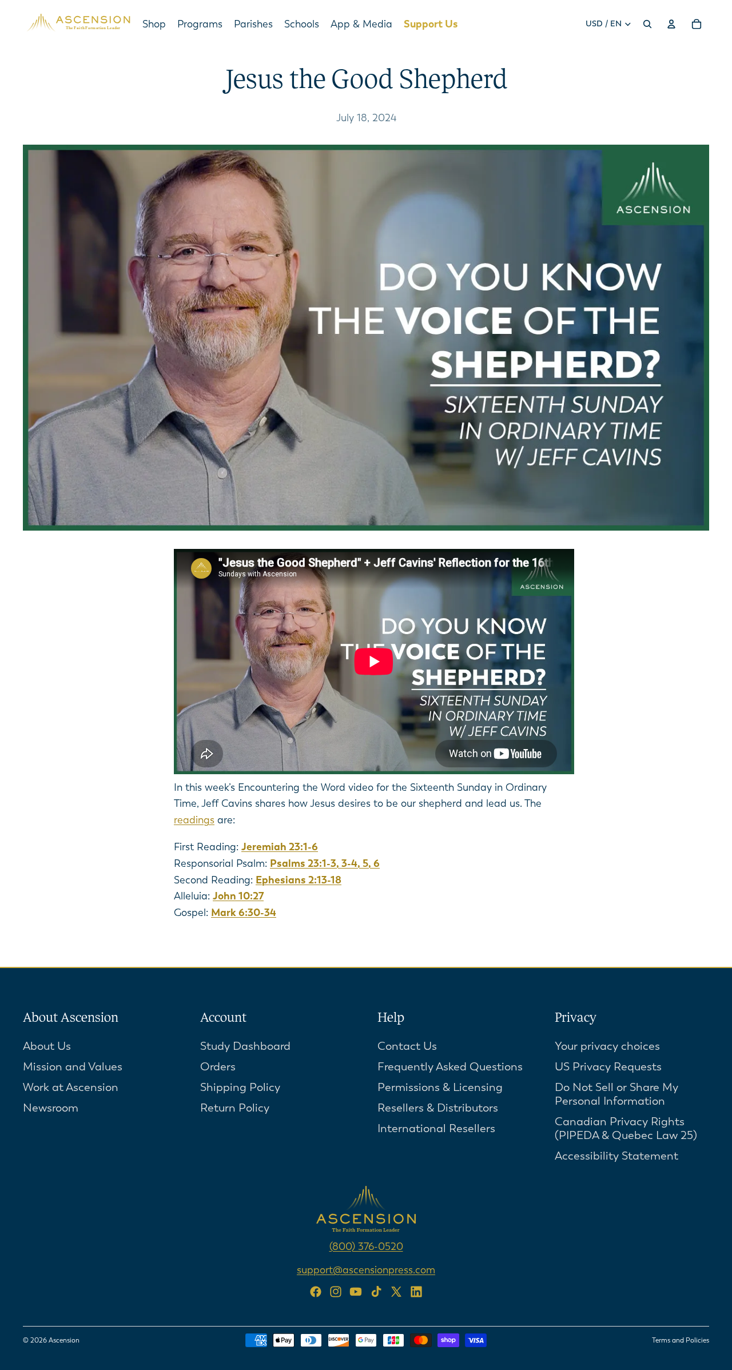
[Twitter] (396, 1292)
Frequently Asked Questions (450, 1066)
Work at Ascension (70, 1087)
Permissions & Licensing (440, 1087)
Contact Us (407, 1046)
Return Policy (234, 1107)
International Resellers (436, 1128)
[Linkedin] (416, 1292)
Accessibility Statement (616, 1155)
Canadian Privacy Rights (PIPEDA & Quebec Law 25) (626, 1128)
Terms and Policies (680, 1340)
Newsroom (50, 1107)
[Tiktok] (376, 1292)
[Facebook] (316, 1292)
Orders (218, 1066)
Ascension (64, 1340)
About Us (47, 1046)
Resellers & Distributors (437, 1107)
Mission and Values (72, 1066)
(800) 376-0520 (366, 1246)
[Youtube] (356, 1292)
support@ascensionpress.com (366, 1270)
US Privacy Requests (608, 1066)
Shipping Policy (240, 1087)
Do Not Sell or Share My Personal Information (616, 1094)
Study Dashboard (245, 1046)
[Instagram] (336, 1292)
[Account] (671, 24)
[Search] (647, 24)
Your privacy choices (607, 1046)
